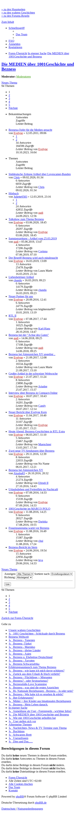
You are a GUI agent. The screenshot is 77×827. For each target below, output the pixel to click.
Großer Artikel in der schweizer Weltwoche (33, 373)
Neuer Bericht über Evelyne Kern (28, 412)
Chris (17, 177)
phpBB (20, 796)
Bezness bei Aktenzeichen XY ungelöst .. (32, 354)
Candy (42, 405)
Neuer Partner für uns (21, 296)
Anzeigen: (10, 573)
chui (40, 540)
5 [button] (9, 104)
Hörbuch (14, 193)
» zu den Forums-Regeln (15, 15)
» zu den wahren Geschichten (18, 12)
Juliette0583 (20, 196)
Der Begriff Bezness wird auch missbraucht (33, 257)
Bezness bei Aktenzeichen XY (26, 470)
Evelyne (18, 133)
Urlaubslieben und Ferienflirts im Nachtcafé (33, 489)
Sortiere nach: (42, 573)
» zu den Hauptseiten (13, 9)
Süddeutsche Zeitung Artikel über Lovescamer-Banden (40, 174)
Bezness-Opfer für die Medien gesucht (30, 129)
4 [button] (9, 101)
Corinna (42, 251)
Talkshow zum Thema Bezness (26, 219)
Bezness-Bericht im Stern (23, 547)
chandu (18, 280)
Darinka (42, 521)
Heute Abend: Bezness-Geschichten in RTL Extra (37, 431)
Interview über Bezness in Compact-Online (33, 392)
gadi (40, 212)
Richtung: (10, 577)
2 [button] (9, 95)
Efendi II (43, 482)
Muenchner (44, 444)
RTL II (12, 315)
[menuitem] (21, 34)
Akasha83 (19, 473)
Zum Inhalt (7, 21)
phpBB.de (41, 802)
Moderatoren (23, 76)
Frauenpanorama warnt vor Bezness (29, 527)
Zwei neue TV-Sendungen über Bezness (31, 450)
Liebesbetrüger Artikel (21, 277)
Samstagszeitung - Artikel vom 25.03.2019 (33, 238)
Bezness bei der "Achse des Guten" (29, 334)
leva (40, 560)
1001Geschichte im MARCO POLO (29, 508)
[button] (13, 108)
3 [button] (9, 98)
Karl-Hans (44, 328)
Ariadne (42, 386)
